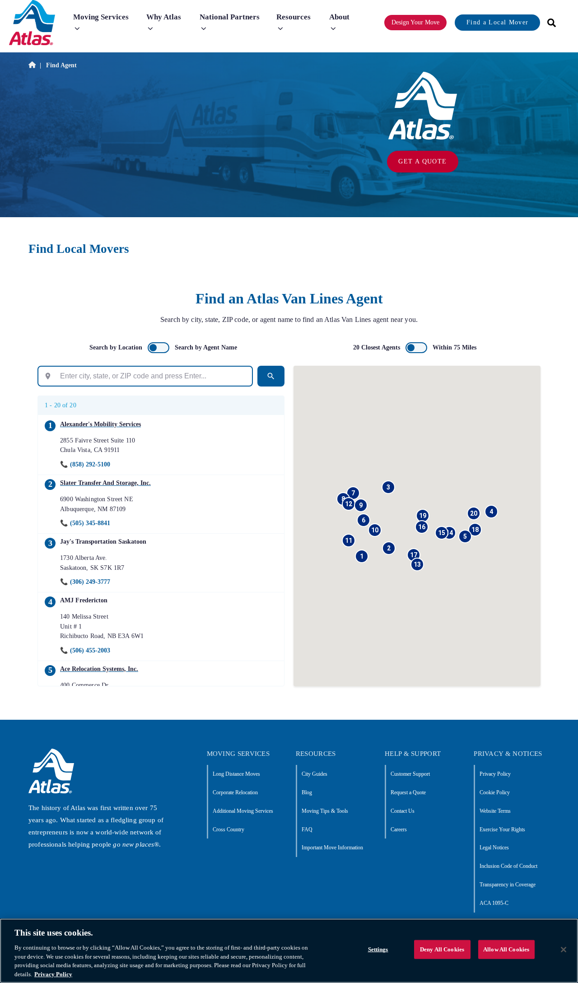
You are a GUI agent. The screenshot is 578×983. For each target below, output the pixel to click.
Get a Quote (422, 161)
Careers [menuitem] (399, 829)
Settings (378, 949)
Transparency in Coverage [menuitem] (508, 884)
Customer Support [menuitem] (410, 774)
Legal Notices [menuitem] (494, 847)
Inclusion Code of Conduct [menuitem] (508, 866)
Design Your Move (415, 22)
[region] (289, 950)
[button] (361, 556)
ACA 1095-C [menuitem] (494, 903)
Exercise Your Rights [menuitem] (502, 829)
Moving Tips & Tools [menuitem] (325, 811)
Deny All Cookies (442, 949)
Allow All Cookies (506, 949)
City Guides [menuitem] (314, 774)
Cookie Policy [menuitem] (495, 792)
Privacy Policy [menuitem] (495, 774)
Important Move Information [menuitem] (332, 847)
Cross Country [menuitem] (228, 829)
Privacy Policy (53, 973)
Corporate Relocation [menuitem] (235, 792)
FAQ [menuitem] (307, 829)
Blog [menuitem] (307, 792)
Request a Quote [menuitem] (408, 792)
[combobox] (548, 23)
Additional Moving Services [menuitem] (243, 811)
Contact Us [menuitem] (403, 811)
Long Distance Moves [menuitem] (236, 774)
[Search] (270, 376)
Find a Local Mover (497, 22)
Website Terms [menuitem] (495, 811)
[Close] (563, 950)
